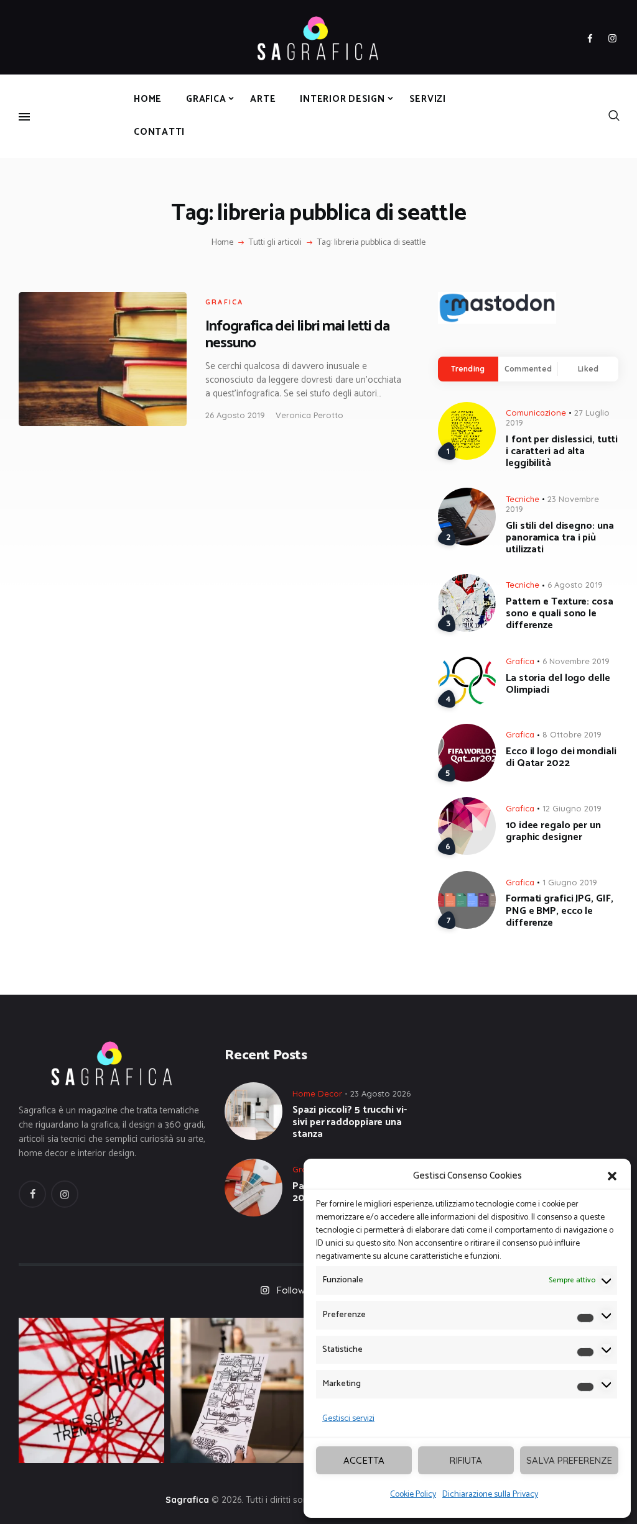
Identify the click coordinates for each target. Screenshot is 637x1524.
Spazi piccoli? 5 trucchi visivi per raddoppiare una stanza (349, 1122)
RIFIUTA (466, 1460)
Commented (528, 368)
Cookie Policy (413, 1494)
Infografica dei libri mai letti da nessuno (297, 335)
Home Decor (317, 1093)
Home (222, 243)
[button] (612, 1176)
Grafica (224, 302)
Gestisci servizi (348, 1419)
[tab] (468, 369)
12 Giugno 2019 (572, 808)
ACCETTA (363, 1460)
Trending (468, 368)
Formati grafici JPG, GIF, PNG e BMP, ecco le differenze (559, 911)
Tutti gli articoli (275, 242)
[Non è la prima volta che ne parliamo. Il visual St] (243, 1390)
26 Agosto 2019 (235, 415)
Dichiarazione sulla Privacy (490, 1494)
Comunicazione (536, 413)
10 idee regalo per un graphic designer (553, 831)
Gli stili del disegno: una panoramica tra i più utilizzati (559, 538)
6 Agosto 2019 (575, 585)
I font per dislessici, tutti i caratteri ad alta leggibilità (562, 452)
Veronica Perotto (309, 415)
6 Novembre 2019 (576, 661)
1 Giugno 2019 (569, 882)
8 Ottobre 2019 (572, 734)
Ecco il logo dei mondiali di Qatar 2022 (561, 757)
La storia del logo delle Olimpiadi (558, 684)
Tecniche (522, 499)
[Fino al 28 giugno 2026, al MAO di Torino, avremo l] (91, 1390)
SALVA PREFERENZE (569, 1460)
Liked (588, 368)
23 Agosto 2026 (380, 1093)
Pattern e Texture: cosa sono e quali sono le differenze (559, 614)
